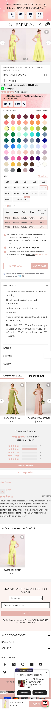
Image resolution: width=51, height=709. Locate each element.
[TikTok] (31, 664)
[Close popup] (46, 672)
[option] (13, 45)
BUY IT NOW (15, 266)
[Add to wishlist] (46, 32)
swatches (30, 255)
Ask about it (39, 693)
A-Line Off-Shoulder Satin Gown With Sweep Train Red (35, 682)
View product (24, 693)
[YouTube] (40, 664)
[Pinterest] (22, 664)
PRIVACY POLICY (27, 622)
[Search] (10, 24)
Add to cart (39, 266)
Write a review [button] (25, 465)
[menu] (3, 24)
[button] (2, 42)
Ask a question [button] (25, 472)
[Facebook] (4, 664)
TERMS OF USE (41, 620)
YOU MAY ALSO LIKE (12, 376)
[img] (6, 497)
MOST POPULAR (36, 376)
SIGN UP (25, 613)
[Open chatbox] (45, 703)
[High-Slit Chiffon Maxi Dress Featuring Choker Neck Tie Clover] (12, 399)
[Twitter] (4, 672)
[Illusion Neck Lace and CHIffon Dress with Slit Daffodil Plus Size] (12, 550)
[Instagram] (13, 664)
